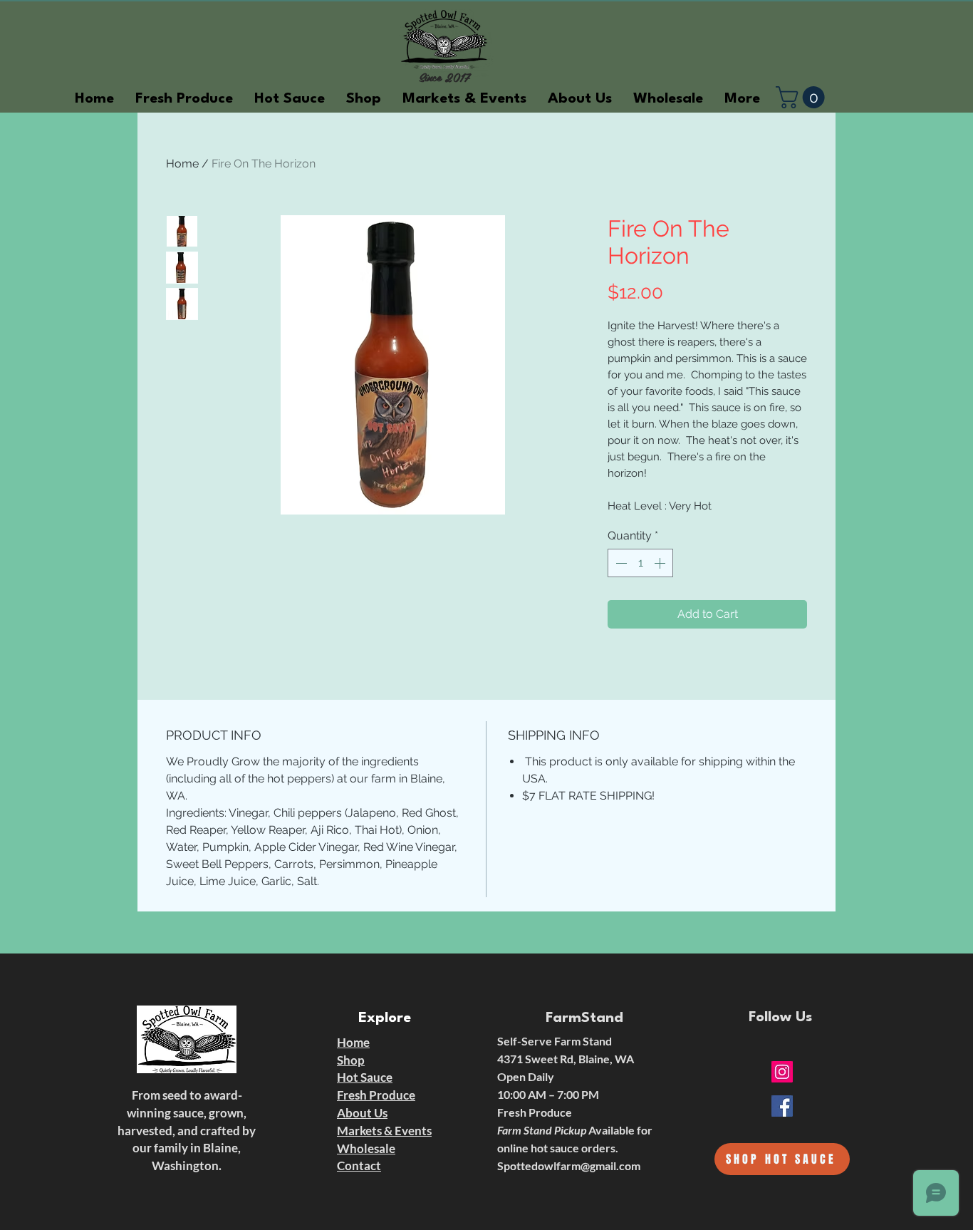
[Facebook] (782, 1106)
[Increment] (661, 563)
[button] (803, 97)
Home (182, 163)
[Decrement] (620, 563)
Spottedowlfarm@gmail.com (568, 1165)
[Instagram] (782, 1071)
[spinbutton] (640, 563)
